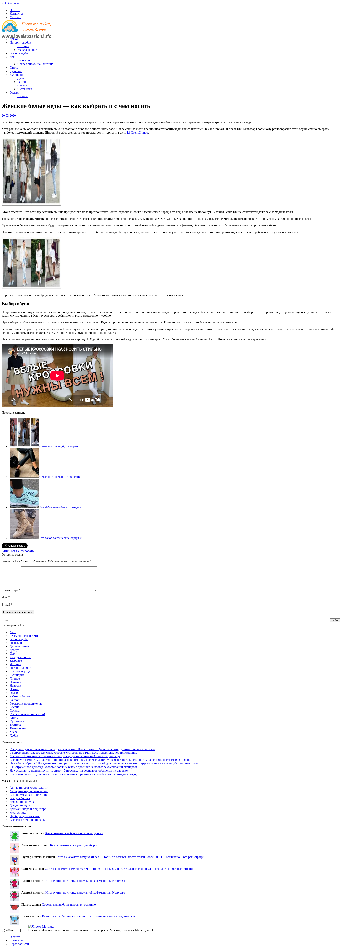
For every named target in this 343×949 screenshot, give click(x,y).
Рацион (22, 81)
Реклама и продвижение (26, 703)
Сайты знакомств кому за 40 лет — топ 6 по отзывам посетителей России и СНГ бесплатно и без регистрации (130, 857)
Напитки (16, 682)
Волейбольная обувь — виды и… (62, 507)
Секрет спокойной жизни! (35, 64)
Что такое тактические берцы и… (62, 538)
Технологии (18, 728)
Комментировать (22, 551)
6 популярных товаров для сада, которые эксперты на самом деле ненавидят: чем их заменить (73, 752)
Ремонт (14, 707)
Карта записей (19, 944)
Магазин (15, 17)
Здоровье (16, 71)
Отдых (14, 92)
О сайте (15, 10)
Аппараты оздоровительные (29, 791)
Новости (15, 685)
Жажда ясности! (28, 49)
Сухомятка (24, 89)
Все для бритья (20, 798)
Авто (13, 632)
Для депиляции (20, 805)
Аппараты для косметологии (29, 787)
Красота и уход (20, 671)
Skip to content (11, 3)
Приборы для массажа (25, 816)
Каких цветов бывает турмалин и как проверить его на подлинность (88, 916)
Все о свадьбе (19, 53)
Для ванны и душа (22, 801)
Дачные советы (20, 646)
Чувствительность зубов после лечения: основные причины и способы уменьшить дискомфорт (74, 774)
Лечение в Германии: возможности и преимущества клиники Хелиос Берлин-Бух (65, 756)
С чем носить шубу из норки (58, 446)
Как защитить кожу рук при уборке (74, 845)
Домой (14, 39)
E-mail (7, 604)
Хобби (14, 735)
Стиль (14, 67)
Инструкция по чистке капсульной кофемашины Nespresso (85, 880)
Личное (22, 96)
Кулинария (17, 74)
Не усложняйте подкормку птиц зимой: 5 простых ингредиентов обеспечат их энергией (69, 770)
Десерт (22, 78)
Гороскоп (23, 60)
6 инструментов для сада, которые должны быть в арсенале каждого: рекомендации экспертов (74, 767)
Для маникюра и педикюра (28, 809)
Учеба (14, 732)
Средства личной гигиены (27, 819)
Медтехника (18, 812)
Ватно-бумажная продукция (28, 794)
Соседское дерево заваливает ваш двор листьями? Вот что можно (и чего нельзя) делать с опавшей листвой (82, 749)
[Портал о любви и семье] (26, 32)
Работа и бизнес (20, 696)
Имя (6, 597)
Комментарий (11, 590)
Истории (23, 46)
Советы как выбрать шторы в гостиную (69, 904)
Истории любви (20, 42)
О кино (14, 689)
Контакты (16, 13)
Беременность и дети (24, 635)
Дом (12, 56)
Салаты (22, 85)
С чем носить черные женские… (61, 476)
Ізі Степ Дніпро (137, 132)
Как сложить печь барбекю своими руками (74, 833)
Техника (15, 725)
